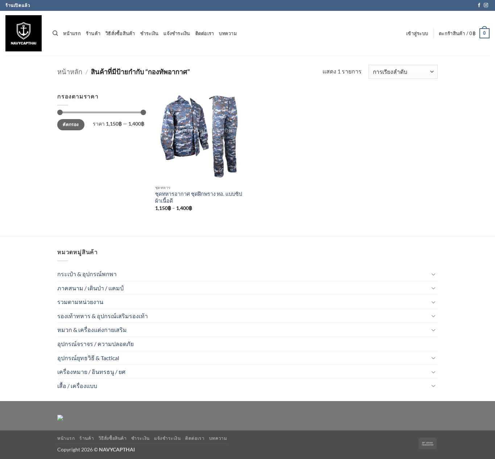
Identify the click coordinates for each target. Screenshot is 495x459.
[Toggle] (433, 274)
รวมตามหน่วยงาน (80, 301)
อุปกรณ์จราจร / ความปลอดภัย (95, 343)
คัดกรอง (71, 124)
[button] (417, 33)
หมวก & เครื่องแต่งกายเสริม (92, 329)
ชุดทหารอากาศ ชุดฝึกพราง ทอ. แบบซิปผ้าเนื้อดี (198, 197)
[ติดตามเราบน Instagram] (486, 5)
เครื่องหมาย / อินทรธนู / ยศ (91, 371)
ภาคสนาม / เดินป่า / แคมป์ (90, 288)
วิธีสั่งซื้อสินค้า (120, 33)
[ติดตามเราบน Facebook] (479, 5)
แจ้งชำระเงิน (176, 33)
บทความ (228, 33)
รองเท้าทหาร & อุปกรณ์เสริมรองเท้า (102, 315)
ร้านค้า (93, 33)
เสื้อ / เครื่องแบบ (77, 385)
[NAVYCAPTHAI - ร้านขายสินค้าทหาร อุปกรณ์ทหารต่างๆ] (23, 33)
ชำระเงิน (149, 33)
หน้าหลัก (69, 72)
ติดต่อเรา (204, 33)
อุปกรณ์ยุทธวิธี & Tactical (88, 357)
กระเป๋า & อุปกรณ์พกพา (87, 273)
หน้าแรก (72, 33)
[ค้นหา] (55, 33)
